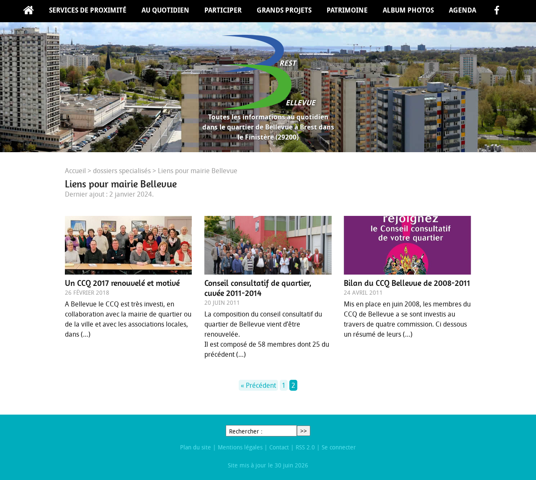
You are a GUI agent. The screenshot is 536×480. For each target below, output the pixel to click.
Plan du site (195, 447)
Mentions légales (240, 447)
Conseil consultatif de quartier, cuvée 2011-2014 (258, 288)
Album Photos (408, 10)
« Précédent (258, 385)
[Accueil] (268, 72)
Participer (223, 10)
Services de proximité (87, 10)
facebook (496, 11)
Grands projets (284, 10)
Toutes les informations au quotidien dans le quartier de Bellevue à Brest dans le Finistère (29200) (268, 127)
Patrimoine (347, 10)
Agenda (462, 10)
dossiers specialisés (122, 170)
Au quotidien (165, 10)
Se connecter (339, 447)
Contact (279, 447)
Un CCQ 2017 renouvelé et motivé (122, 283)
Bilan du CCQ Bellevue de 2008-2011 (407, 283)
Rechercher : (246, 431)
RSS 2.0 (305, 447)
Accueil (28, 11)
